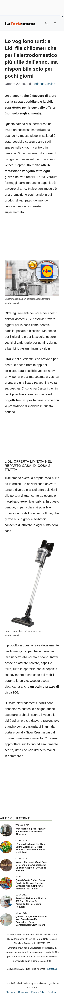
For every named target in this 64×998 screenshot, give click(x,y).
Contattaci (52, 968)
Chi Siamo (11, 992)
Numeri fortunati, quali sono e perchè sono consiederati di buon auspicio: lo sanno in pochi (31, 866)
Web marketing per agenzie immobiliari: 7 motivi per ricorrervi (31, 831)
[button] (46, 23)
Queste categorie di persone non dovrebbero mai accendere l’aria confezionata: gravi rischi (31, 920)
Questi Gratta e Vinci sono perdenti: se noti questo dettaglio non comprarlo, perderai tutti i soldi (30, 884)
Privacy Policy (38, 992)
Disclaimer (53, 992)
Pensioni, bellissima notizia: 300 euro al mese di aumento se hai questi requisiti (31, 902)
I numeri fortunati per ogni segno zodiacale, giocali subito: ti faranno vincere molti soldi (31, 848)
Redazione (23, 992)
